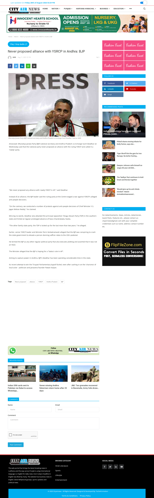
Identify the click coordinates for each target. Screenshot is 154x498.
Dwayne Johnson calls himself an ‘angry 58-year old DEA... (129, 166)
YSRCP (40, 282)
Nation (16, 36)
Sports (58, 470)
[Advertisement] (53, 172)
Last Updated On (33, 3)
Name (10, 405)
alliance (32, 282)
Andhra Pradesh (52, 282)
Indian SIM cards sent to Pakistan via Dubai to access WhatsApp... (20, 388)
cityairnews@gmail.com (111, 221)
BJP (62, 282)
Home (45, 8)
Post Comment (16, 445)
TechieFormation (102, 491)
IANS (14, 57)
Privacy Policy (85, 496)
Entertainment (61, 480)
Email (57, 405)
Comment (12, 415)
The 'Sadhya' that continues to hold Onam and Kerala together (130, 178)
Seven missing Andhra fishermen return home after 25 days (53, 388)
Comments (13, 399)
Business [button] (104, 8)
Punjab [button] (67, 8)
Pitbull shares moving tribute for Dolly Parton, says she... (129, 143)
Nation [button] (55, 8)
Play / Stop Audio (17, 44)
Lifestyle (58, 475)
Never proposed (20, 282)
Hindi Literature (61, 466)
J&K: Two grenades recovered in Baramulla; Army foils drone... (85, 386)
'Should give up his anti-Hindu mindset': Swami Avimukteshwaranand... (128, 191)
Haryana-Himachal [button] (85, 8)
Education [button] (119, 8)
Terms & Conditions (70, 496)
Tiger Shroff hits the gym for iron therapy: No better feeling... (129, 155)
